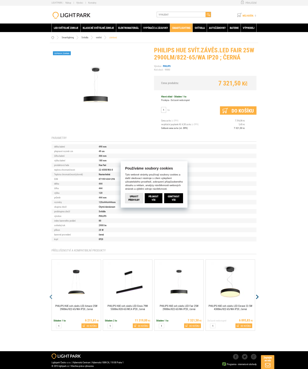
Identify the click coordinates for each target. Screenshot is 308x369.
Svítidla (200, 27)
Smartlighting (181, 27)
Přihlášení (250, 2)
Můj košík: (248, 15)
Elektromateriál (128, 27)
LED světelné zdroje (66, 27)
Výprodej (248, 27)
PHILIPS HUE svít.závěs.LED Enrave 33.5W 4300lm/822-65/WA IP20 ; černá (230, 307)
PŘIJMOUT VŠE (153, 198)
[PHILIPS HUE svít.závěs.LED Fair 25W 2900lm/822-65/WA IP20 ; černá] (96, 84)
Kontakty (92, 2)
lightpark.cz (71, 15)
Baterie (234, 27)
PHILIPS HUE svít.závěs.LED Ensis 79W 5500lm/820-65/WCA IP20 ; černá (127, 307)
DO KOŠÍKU (92, 326)
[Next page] (257, 297)
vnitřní (99, 37)
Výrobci (79, 2)
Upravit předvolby (134, 198)
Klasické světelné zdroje (98, 27)
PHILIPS (167, 66)
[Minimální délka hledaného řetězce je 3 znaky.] (208, 14)
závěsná (113, 37)
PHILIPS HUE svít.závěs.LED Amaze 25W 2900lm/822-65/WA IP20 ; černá (76, 307)
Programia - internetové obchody (241, 364)
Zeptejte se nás (268, 359)
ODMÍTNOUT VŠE (173, 198)
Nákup (68, 2)
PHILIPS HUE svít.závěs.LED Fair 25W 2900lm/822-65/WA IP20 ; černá (179, 307)
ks (169, 109)
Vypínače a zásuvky (155, 27)
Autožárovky (217, 27)
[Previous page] (51, 297)
